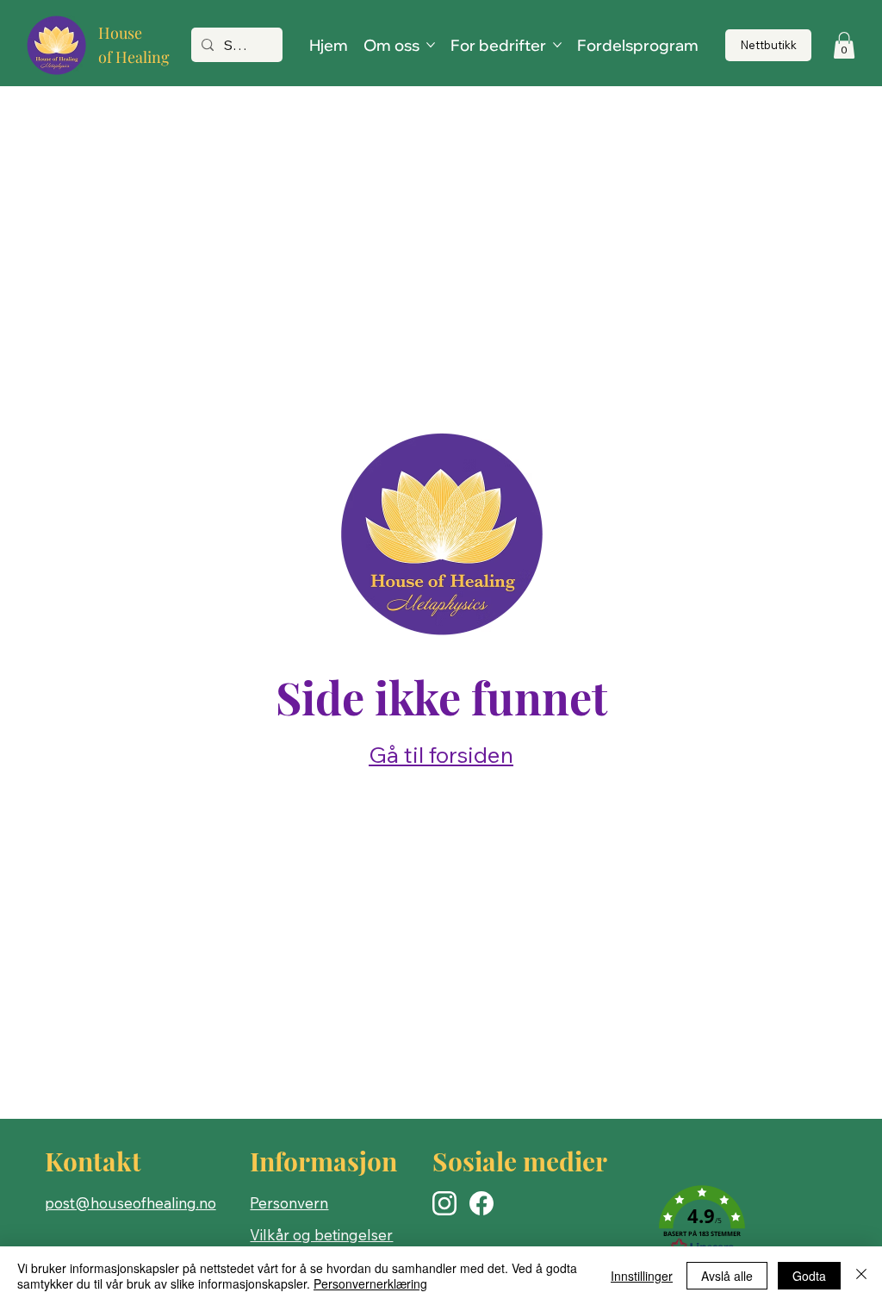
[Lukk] (861, 1275)
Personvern (289, 1203)
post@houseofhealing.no (130, 1203)
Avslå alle (727, 1275)
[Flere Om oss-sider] (430, 45)
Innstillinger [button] (642, 1275)
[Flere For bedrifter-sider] (557, 45)
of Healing (134, 57)
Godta (809, 1275)
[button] (844, 45)
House (120, 32)
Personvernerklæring (370, 1283)
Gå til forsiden (441, 754)
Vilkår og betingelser (321, 1235)
